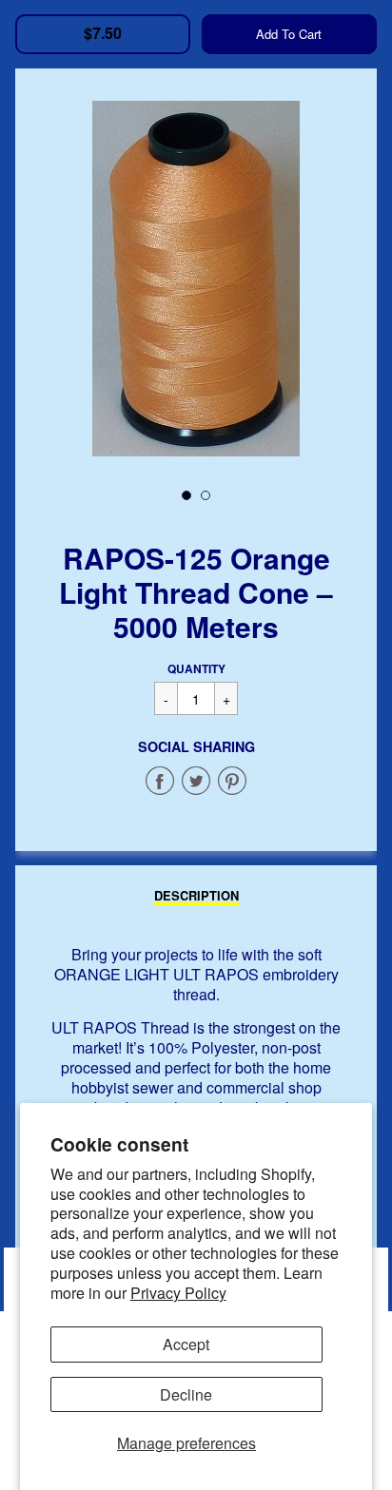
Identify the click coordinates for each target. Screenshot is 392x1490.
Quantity (196, 668)
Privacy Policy (178, 1293)
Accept (186, 1344)
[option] (195, 278)
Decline (186, 1394)
